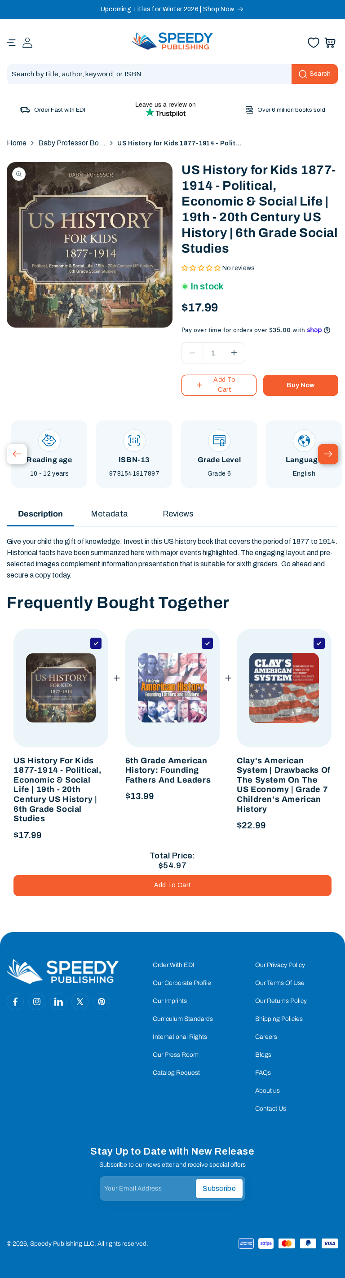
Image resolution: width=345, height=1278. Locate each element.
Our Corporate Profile (182, 983)
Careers (266, 1036)
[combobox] (172, 74)
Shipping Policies (279, 1018)
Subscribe (219, 1188)
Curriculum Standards (183, 1018)
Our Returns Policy (281, 1001)
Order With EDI (174, 965)
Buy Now (300, 385)
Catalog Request (176, 1072)
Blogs (263, 1054)
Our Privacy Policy (280, 965)
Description (40, 513)
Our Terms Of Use (280, 983)
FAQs (263, 1072)
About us (267, 1090)
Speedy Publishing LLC (62, 1243)
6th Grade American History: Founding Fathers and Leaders (168, 770)
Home (17, 143)
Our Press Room (176, 1054)
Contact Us (270, 1108)
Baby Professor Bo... (72, 143)
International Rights (180, 1036)
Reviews (178, 513)
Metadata (109, 513)
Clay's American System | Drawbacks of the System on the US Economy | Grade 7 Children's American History (284, 785)
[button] (11, 43)
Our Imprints (170, 1001)
